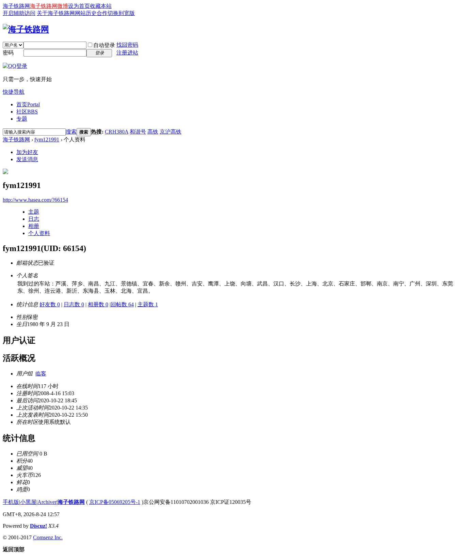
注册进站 (127, 53)
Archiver (47, 502)
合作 (102, 13)
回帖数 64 (122, 304)
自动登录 (104, 45)
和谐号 (138, 132)
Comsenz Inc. (48, 537)
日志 (33, 219)
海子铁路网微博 (49, 6)
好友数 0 (49, 304)
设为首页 (79, 6)
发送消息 (27, 159)
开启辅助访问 (19, 13)
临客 (40, 373)
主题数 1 (148, 304)
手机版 (11, 502)
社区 (27, 111)
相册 (33, 226)
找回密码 (127, 45)
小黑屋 (28, 502)
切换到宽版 (121, 13)
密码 (8, 53)
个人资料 (39, 233)
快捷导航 (14, 92)
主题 (33, 212)
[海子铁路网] (26, 29)
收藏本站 (101, 6)
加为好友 (27, 152)
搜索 (71, 132)
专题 (21, 119)
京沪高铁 (170, 132)
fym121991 (46, 139)
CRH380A (116, 132)
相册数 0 (98, 304)
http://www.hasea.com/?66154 (35, 200)
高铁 (152, 132)
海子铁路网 (16, 6)
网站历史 (86, 13)
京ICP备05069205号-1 (114, 502)
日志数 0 (74, 304)
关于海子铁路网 (56, 13)
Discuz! (38, 526)
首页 (28, 104)
